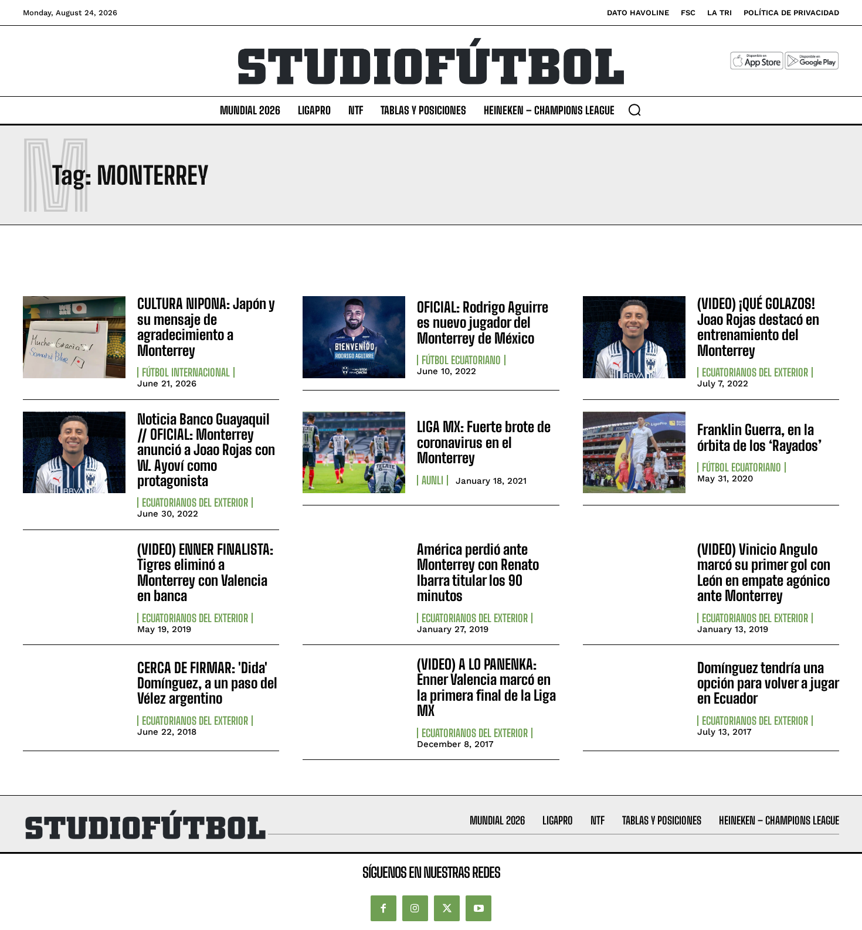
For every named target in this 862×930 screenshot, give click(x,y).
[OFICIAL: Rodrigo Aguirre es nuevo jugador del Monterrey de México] (354, 337)
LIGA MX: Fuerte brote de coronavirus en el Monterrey (484, 442)
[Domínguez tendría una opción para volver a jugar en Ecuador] (634, 698)
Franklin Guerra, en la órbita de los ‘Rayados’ (759, 437)
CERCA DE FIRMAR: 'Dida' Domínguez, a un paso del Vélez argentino (207, 683)
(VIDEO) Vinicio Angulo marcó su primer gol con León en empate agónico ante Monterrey (763, 572)
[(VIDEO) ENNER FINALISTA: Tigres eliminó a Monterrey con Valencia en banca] (74, 583)
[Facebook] (383, 908)
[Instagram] (415, 908)
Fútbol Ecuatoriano (461, 360)
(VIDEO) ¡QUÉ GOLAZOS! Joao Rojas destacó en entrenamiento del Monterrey (758, 326)
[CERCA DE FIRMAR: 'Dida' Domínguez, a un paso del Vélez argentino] (74, 698)
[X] (447, 908)
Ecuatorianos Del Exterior (755, 372)
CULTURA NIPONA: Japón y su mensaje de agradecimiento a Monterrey (206, 326)
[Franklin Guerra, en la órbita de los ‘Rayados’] (634, 453)
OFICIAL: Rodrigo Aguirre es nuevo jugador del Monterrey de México (482, 322)
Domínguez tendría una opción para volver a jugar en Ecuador (768, 683)
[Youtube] (478, 908)
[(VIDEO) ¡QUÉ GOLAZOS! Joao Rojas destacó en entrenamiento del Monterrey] (634, 337)
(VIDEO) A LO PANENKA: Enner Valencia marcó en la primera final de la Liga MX (486, 687)
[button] (634, 110)
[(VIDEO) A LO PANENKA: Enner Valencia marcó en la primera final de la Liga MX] (354, 698)
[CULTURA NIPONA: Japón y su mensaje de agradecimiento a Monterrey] (74, 337)
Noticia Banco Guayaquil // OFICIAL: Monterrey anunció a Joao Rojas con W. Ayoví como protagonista (206, 450)
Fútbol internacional (186, 372)
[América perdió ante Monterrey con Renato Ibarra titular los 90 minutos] (354, 583)
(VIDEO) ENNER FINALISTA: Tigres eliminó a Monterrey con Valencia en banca (205, 572)
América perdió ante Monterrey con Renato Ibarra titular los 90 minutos (478, 572)
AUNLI (432, 480)
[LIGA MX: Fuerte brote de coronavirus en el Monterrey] (354, 453)
